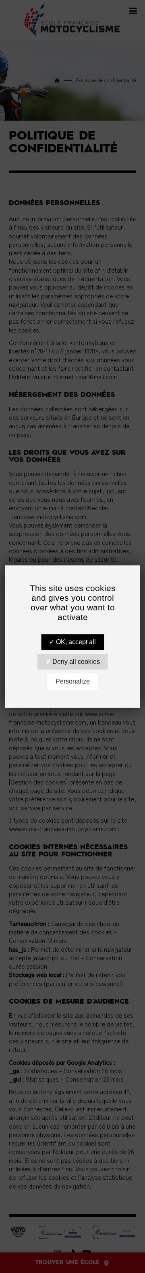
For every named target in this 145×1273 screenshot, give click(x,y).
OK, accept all (75, 642)
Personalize (73, 681)
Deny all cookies (75, 661)
